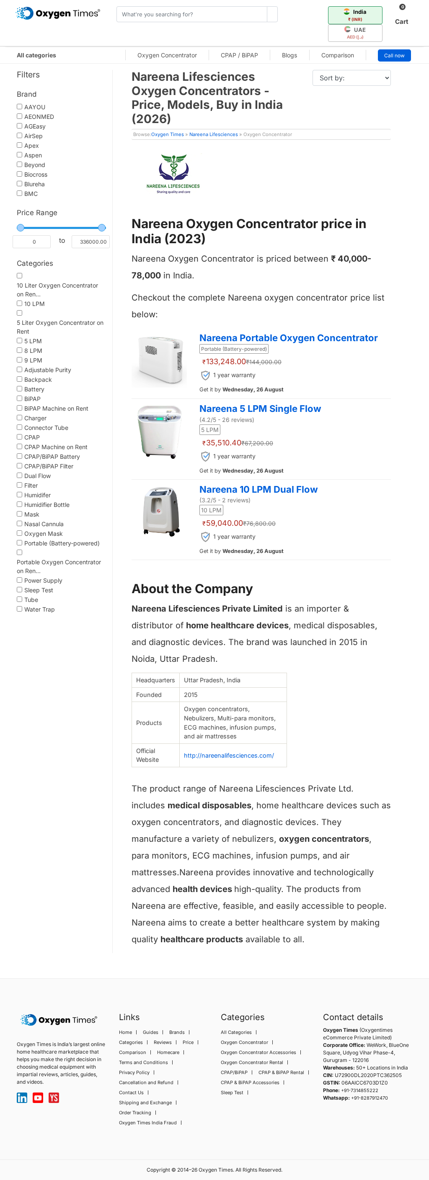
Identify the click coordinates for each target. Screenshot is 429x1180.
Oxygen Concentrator (167, 55)
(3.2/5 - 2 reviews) (225, 500)
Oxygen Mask (43, 533)
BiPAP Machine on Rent (56, 408)
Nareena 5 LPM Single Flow (260, 408)
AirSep (33, 135)
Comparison (337, 55)
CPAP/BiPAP (234, 1072)
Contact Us (131, 1092)
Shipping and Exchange (145, 1102)
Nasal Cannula (44, 523)
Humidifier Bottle (47, 504)
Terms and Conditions (143, 1062)
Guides (150, 1032)
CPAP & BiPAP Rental (281, 1072)
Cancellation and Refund (146, 1082)
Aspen (33, 155)
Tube (31, 599)
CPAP (32, 437)
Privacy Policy (134, 1072)
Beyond (34, 164)
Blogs (289, 55)
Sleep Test (38, 590)
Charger (35, 418)
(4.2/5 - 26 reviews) (226, 419)
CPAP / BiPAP (239, 55)
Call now (394, 55)
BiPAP (32, 398)
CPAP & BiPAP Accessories (250, 1082)
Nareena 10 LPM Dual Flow (258, 489)
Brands (177, 1032)
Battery (34, 389)
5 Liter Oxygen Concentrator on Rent (60, 327)
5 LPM (33, 340)
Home (125, 1032)
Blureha (34, 184)
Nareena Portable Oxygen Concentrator (288, 337)
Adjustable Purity (47, 369)
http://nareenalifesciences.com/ (229, 755)
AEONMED (39, 116)
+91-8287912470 (369, 1098)
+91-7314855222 (359, 1090)
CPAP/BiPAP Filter (48, 466)
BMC (31, 193)
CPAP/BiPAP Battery (52, 456)
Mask (31, 514)
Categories (131, 1042)
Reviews (163, 1042)
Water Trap (39, 609)
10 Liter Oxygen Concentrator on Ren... (57, 290)
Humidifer (37, 495)
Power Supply (43, 580)
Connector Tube (46, 427)
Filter (31, 485)
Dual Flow (37, 475)
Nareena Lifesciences (213, 134)
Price (188, 1042)
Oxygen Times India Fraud (148, 1123)
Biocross (35, 174)
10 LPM (34, 303)
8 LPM (33, 350)
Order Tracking (135, 1113)
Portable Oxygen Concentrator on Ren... (59, 566)
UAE (356, 33)
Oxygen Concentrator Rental (252, 1062)
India (357, 15)
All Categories (236, 1032)
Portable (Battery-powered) (62, 543)
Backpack (38, 379)
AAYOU (34, 107)
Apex (31, 145)
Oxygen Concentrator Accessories (258, 1052)
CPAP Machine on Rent (56, 446)
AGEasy (35, 126)
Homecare (168, 1052)
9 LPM (33, 360)
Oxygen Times (167, 134)
